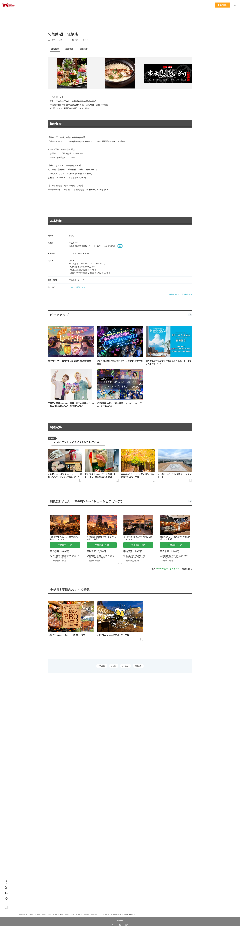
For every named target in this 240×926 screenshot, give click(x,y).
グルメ (126, 666)
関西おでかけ (41, 914)
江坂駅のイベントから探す (112, 914)
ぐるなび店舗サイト (77, 287)
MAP (120, 246)
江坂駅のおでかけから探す (92, 914)
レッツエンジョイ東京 (26, 914)
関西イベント (52, 914)
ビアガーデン (176, 568)
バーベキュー (162, 568)
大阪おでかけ (64, 914)
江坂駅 (102, 666)
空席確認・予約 (65, 545)
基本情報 (56, 221)
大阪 (114, 666)
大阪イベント (75, 914)
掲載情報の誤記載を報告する (180, 294)
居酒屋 (138, 666)
